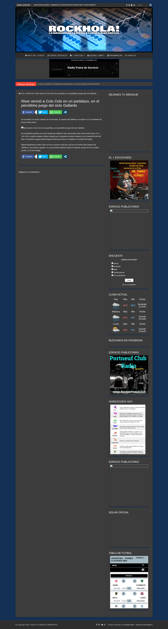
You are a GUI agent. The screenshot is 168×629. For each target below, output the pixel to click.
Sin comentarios (120, 275)
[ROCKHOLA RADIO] (84, 29)
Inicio (22, 93)
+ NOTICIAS (78, 55)
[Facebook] (127, 5)
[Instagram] (129, 5)
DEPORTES (30, 93)
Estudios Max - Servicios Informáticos (138, 625)
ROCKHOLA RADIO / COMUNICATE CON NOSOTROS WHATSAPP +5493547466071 (66, 5)
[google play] (132, 5)
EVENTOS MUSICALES (58, 55)
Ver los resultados (129, 285)
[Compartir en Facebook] (27, 112)
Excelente (117, 266)
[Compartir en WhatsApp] (55, 112)
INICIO (20, 55)
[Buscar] (151, 5)
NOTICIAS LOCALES (36, 55)
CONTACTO (131, 55)
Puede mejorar (119, 272)
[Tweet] (43, 112)
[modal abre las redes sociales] (65, 112)
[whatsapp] (134, 5)
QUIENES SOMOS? (97, 55)
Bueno (116, 263)
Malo (115, 269)
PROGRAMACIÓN (115, 55)
